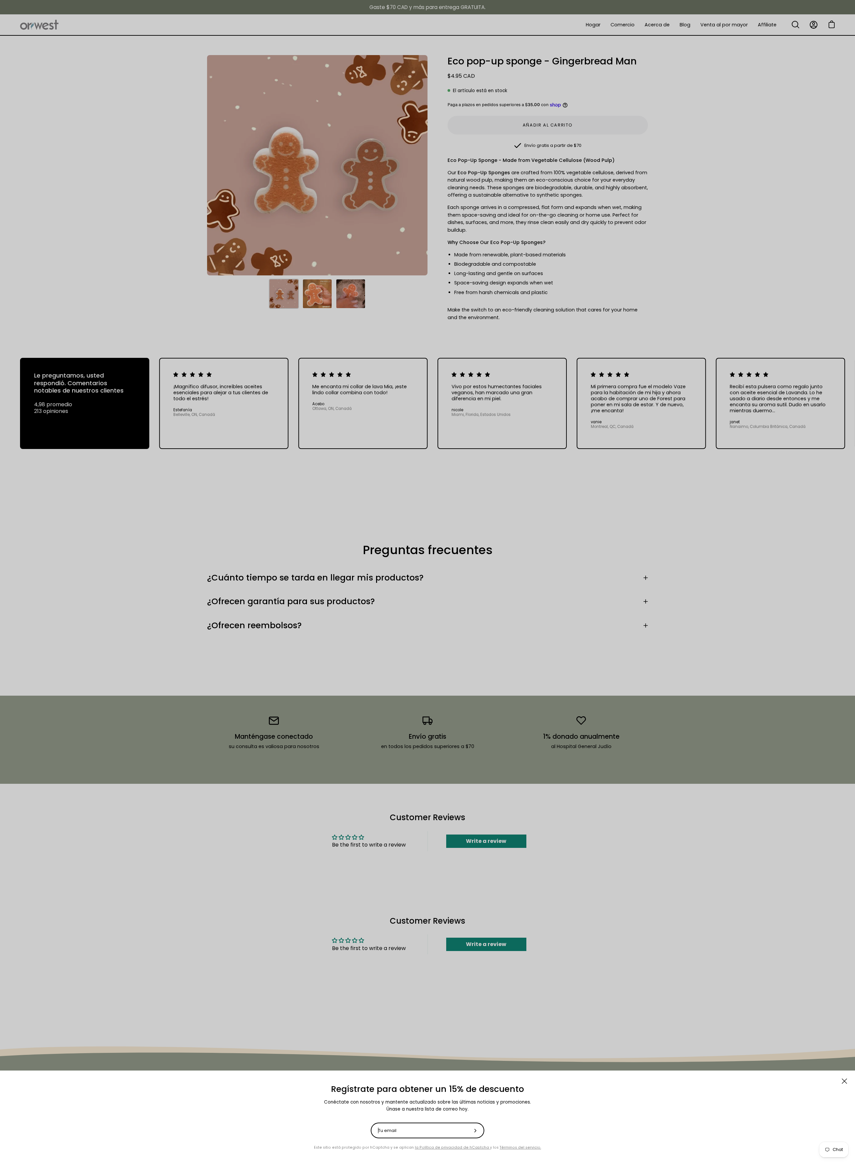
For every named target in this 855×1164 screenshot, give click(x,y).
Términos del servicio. (520, 1147)
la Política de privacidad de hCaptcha (452, 1147)
